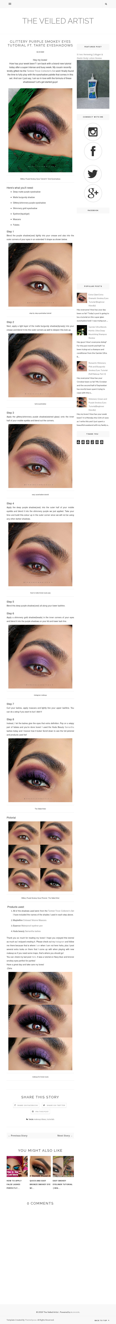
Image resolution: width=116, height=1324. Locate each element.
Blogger (75, 1312)
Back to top (101, 1320)
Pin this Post (42, 1111)
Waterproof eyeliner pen (32, 925)
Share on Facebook (27, 1105)
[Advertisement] (93, 260)
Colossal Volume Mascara (34, 920)
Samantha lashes (33, 931)
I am (38, 945)
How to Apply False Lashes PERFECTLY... (14, 1184)
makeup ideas (40, 1119)
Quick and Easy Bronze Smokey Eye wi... (40, 1184)
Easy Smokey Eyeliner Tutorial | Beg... (63, 1184)
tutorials (50, 1119)
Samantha (69, 727)
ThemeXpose (30, 1320)
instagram (60, 941)
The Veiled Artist (58, 20)
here (34, 956)
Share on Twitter (56, 1105)
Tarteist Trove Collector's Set (41, 70)
